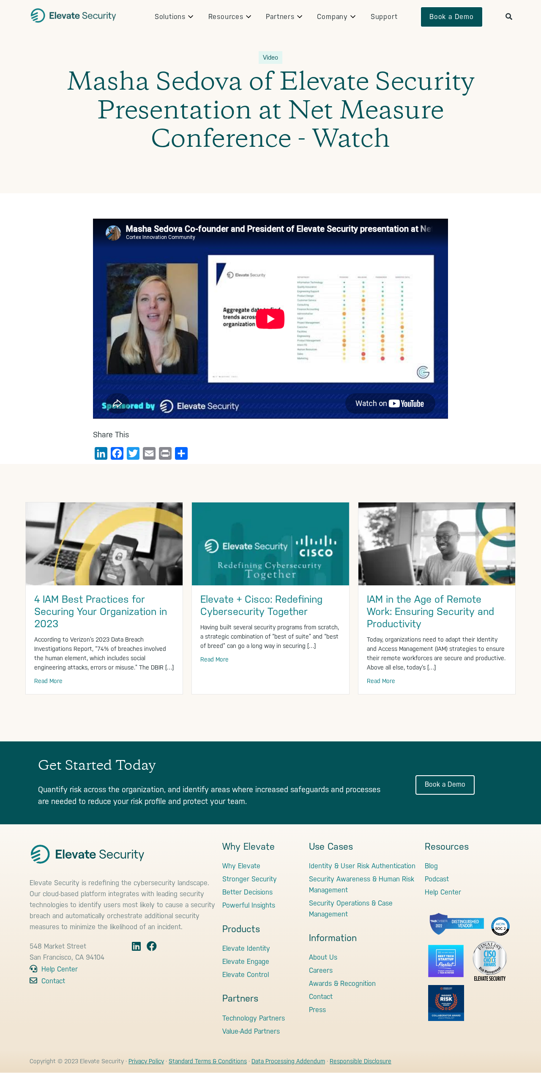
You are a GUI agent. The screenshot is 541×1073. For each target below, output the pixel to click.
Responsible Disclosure (360, 1061)
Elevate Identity (246, 948)
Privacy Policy (146, 1061)
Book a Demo (451, 17)
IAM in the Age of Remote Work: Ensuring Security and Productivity (430, 611)
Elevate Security (74, 14)
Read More (48, 681)
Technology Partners (253, 1018)
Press (317, 1010)
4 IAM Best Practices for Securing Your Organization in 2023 (100, 611)
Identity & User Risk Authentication (362, 866)
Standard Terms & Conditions (208, 1061)
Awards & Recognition (342, 984)
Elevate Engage (245, 962)
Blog (431, 866)
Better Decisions (247, 892)
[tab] (170, 16)
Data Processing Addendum (288, 1061)
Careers (321, 970)
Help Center (58, 969)
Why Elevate (241, 866)
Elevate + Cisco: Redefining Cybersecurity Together (261, 605)
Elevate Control (245, 975)
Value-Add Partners (251, 1031)
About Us (323, 957)
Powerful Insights (248, 905)
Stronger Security (249, 879)
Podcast (437, 879)
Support (384, 17)
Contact (52, 981)
